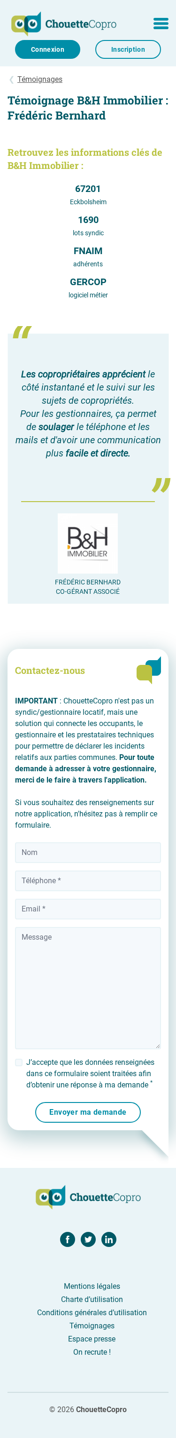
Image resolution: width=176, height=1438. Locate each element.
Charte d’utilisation (92, 1299)
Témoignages (39, 79)
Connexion (47, 49)
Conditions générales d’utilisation (92, 1312)
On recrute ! (92, 1352)
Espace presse (91, 1338)
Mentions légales (92, 1286)
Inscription (128, 49)
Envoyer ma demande (87, 1112)
